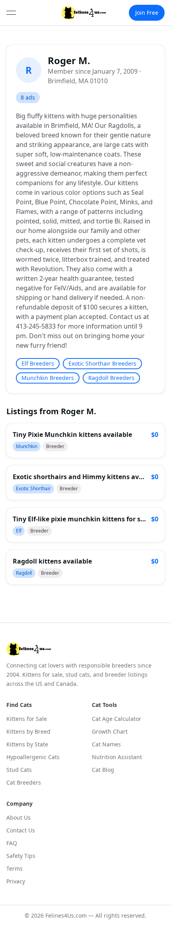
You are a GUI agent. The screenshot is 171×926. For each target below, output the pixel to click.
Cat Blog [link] (103, 769)
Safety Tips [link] (20, 855)
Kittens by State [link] (27, 744)
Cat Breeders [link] (23, 782)
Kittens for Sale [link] (26, 718)
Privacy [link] (15, 881)
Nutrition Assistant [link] (117, 757)
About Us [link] (18, 817)
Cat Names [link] (106, 744)
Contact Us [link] (20, 830)
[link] (83, 13)
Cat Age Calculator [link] (116, 718)
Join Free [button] (146, 12)
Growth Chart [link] (110, 731)
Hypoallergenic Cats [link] (33, 757)
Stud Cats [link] (19, 769)
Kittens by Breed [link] (28, 731)
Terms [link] (14, 868)
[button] (85, 440)
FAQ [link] (11, 843)
